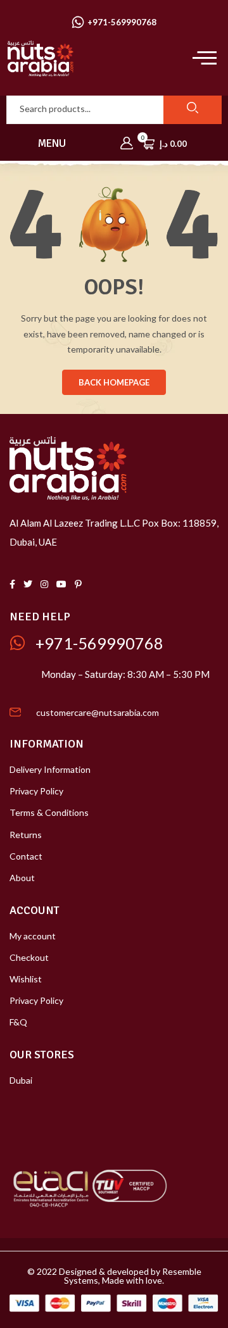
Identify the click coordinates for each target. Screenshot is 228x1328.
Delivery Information (50, 769)
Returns (26, 834)
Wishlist (26, 979)
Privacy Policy (36, 791)
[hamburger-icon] (201, 58)
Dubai (21, 1080)
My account (33, 935)
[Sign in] (126, 144)
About (22, 877)
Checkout (29, 957)
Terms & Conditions (49, 812)
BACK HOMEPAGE (114, 382)
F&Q (18, 1022)
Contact (26, 856)
